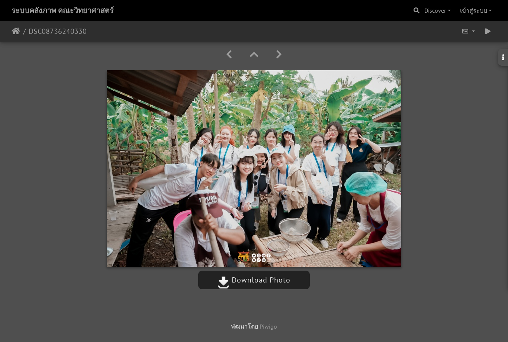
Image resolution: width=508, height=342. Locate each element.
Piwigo (268, 326)
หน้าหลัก (16, 31)
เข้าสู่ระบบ (473, 10)
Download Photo (259, 280)
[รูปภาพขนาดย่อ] (254, 54)
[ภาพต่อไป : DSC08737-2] (279, 54)
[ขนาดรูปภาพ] (468, 31)
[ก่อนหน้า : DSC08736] (229, 54)
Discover (435, 10)
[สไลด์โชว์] (487, 31)
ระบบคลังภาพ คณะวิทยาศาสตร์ (63, 10)
